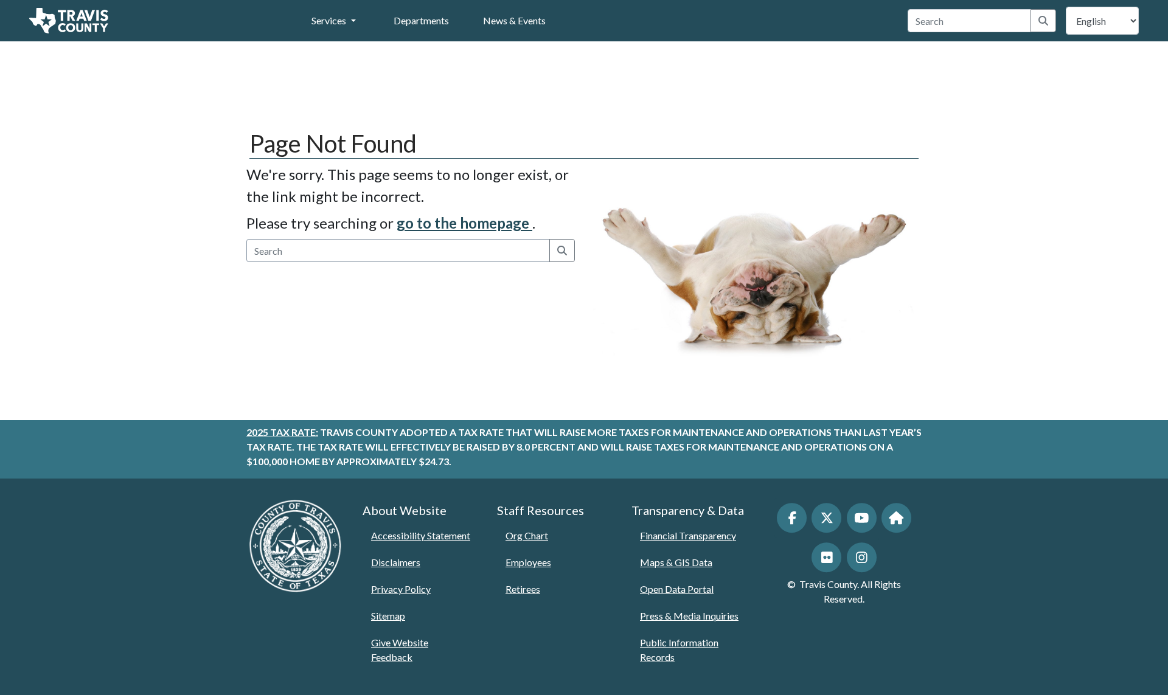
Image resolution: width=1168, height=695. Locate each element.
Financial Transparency (688, 535)
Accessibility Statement (420, 535)
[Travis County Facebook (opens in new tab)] (792, 518)
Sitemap (388, 615)
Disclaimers (395, 562)
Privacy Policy (401, 589)
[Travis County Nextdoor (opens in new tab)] (896, 518)
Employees (528, 562)
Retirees (523, 589)
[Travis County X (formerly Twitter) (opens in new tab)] (826, 518)
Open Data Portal (677, 589)
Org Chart (527, 535)
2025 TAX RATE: (282, 432)
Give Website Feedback (399, 650)
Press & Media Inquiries (689, 615)
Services (328, 20)
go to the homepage (464, 223)
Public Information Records (679, 650)
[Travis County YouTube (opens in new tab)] (862, 518)
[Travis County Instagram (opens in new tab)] (862, 557)
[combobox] (970, 20)
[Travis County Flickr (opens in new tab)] (826, 557)
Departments (421, 20)
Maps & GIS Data (676, 562)
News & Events (514, 20)
